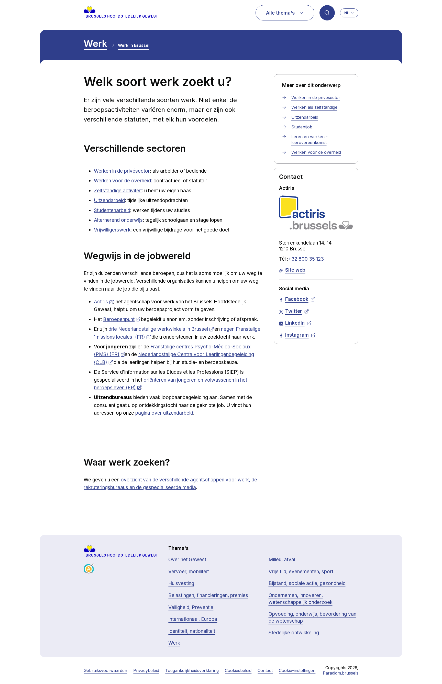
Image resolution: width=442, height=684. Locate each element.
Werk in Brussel (133, 45)
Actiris (101, 302)
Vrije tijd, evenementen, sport (301, 572)
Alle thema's (280, 13)
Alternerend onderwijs (118, 220)
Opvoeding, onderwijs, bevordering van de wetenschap (312, 617)
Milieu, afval (282, 559)
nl (346, 13)
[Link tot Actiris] (316, 212)
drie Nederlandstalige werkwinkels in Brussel (158, 329)
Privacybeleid (146, 670)
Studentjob (301, 126)
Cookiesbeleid (238, 670)
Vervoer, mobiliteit (188, 572)
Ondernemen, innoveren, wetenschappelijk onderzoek (301, 598)
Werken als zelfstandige (314, 107)
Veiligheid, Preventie (190, 607)
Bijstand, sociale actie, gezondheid (307, 583)
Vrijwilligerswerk (112, 230)
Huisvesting (181, 583)
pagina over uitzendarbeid (164, 413)
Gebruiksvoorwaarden (105, 670)
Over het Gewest (187, 559)
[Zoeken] (327, 12)
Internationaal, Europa (192, 619)
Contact (265, 670)
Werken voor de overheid (122, 181)
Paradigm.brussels (340, 673)
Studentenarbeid (112, 210)
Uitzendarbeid (109, 200)
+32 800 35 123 (306, 259)
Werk (95, 43)
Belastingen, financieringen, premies (208, 595)
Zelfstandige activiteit (118, 191)
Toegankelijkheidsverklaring (192, 670)
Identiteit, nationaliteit (191, 631)
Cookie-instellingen (297, 670)
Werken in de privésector (122, 171)
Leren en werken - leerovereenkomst (309, 139)
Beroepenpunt (119, 319)
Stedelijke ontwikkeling (294, 633)
